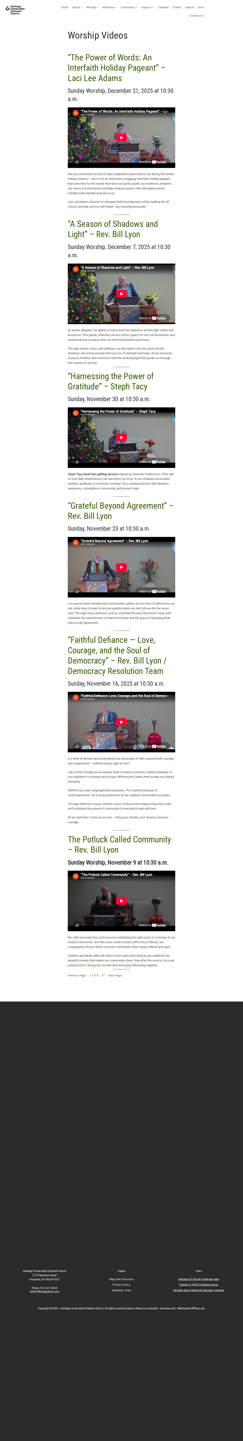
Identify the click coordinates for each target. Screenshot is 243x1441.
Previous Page (77, 975)
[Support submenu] (153, 7)
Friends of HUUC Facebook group (198, 1284)
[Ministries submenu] (116, 7)
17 (103, 975)
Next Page (115, 975)
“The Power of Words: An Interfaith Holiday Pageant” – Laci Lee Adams (116, 67)
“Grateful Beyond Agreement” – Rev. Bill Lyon (121, 511)
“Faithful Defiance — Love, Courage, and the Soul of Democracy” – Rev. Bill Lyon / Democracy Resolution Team (117, 655)
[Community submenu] (136, 7)
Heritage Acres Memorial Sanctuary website (198, 1290)
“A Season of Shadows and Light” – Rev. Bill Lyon (113, 229)
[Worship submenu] (98, 7)
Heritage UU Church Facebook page (198, 1279)
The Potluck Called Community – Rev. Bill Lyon (119, 844)
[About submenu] (81, 7)
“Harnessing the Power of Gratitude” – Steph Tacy (111, 381)
